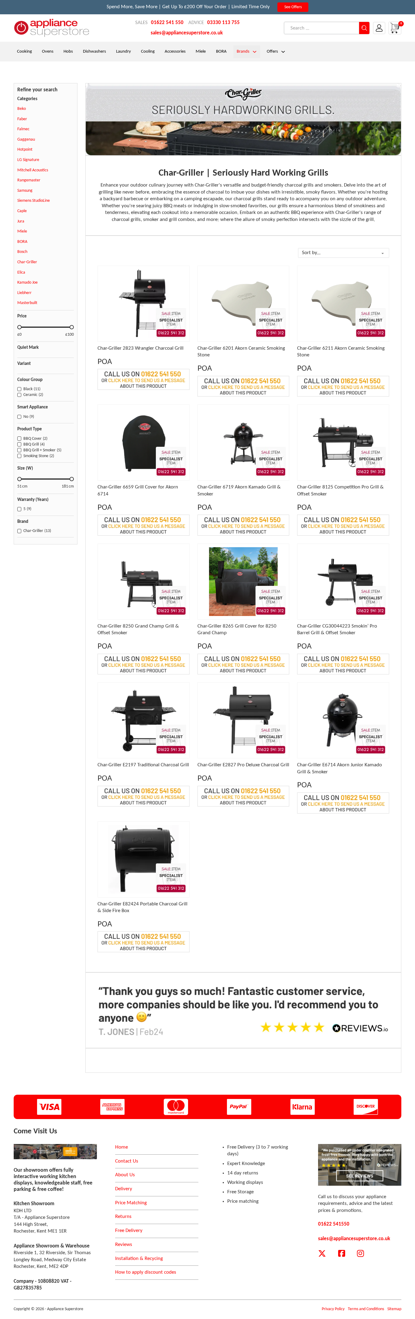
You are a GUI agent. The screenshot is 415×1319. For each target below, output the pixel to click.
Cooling (148, 51)
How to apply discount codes (145, 1272)
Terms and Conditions (366, 1309)
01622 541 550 (167, 22)
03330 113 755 (223, 22)
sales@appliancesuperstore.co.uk (187, 33)
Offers (272, 51)
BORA (221, 51)
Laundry (123, 51)
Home (121, 1147)
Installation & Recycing (139, 1258)
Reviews (123, 1244)
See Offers (293, 7)
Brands (243, 51)
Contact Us (126, 1161)
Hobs (68, 51)
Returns (123, 1216)
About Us (125, 1174)
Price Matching (131, 1202)
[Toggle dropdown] (254, 52)
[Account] (379, 28)
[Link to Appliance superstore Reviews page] (359, 1165)
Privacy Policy (333, 1309)
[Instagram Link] (360, 1253)
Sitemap (394, 1309)
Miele (201, 51)
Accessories (175, 51)
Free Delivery (128, 1230)
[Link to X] (322, 1253)
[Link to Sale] (55, 1151)
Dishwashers (94, 51)
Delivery (123, 1188)
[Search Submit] (364, 28)
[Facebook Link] (341, 1253)
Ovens (47, 51)
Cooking (24, 51)
